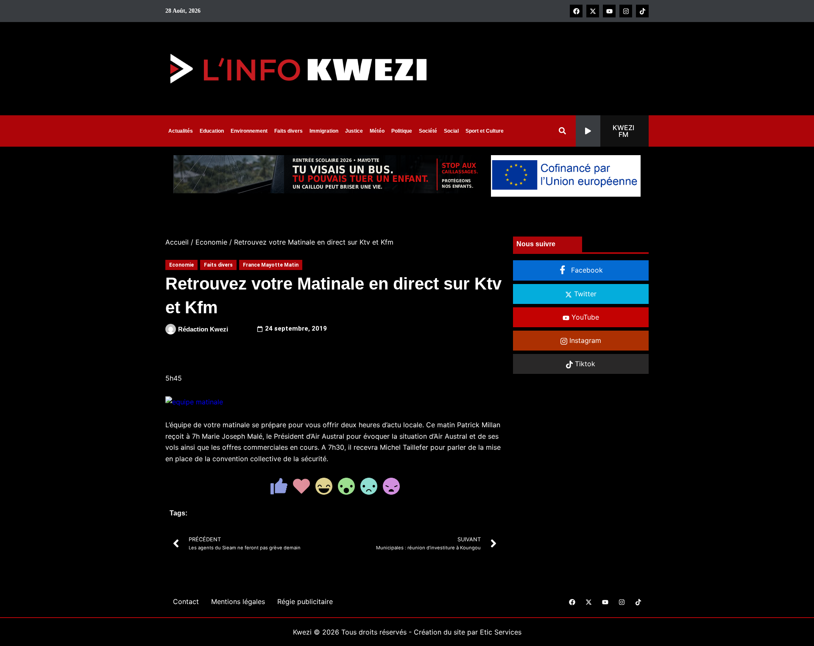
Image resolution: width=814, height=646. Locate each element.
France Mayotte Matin (270, 265)
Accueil (177, 242)
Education (212, 131)
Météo (377, 131)
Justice (354, 131)
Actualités (180, 131)
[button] (612, 131)
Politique (401, 131)
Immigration (323, 131)
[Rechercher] (564, 131)
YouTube (584, 317)
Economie (211, 242)
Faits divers (288, 131)
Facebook (586, 270)
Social (451, 131)
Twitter (584, 294)
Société (428, 131)
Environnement (249, 131)
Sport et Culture (485, 131)
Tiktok (584, 363)
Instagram (584, 340)
